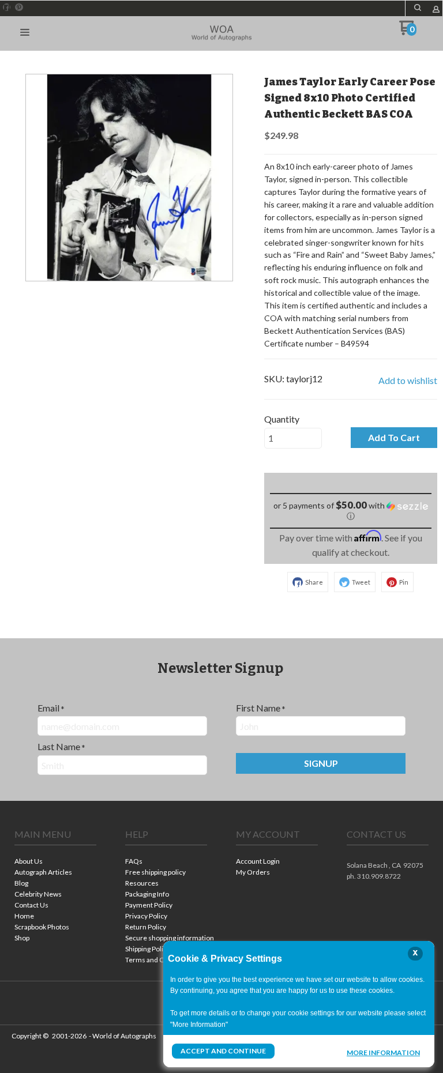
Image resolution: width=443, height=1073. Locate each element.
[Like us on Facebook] (7, 7)
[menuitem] (55, 862)
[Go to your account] (436, 10)
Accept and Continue (223, 1050)
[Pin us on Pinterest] (19, 7)
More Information (383, 1052)
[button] (417, 7)
